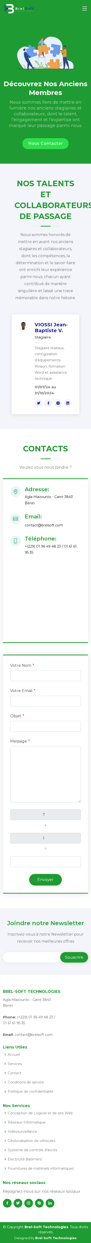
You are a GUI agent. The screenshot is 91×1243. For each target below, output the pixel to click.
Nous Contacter (45, 143)
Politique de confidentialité (30, 1091)
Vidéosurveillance (22, 1131)
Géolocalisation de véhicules (31, 1140)
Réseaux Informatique (27, 1122)
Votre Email (21, 690)
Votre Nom (20, 665)
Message (18, 741)
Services (15, 1063)
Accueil (14, 1054)
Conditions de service (26, 1082)
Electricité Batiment (25, 1159)
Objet (15, 716)
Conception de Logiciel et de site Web (40, 1113)
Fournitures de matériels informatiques (41, 1168)
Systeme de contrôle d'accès (32, 1150)
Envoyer (45, 879)
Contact (14, 1073)
